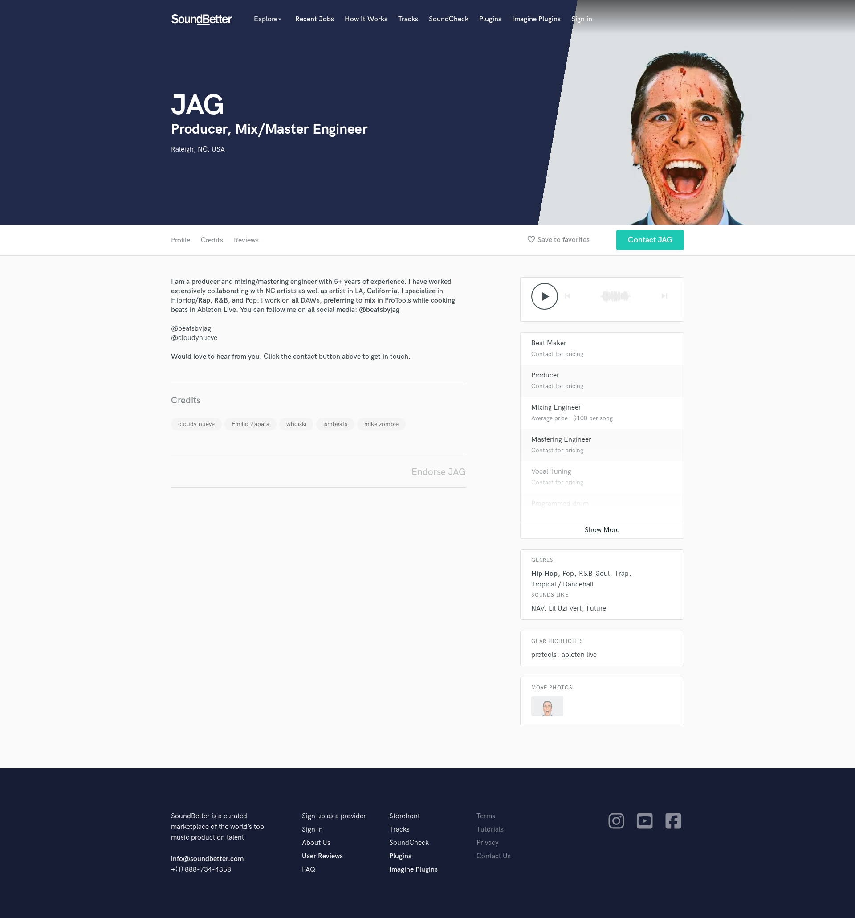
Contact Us (493, 856)
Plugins (490, 19)
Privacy (487, 843)
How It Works (366, 19)
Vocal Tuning (551, 471)
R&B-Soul (594, 574)
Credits (212, 240)
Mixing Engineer (556, 407)
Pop (568, 574)
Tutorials (490, 829)
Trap (622, 574)
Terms (485, 816)
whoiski (296, 424)
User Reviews (322, 856)
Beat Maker (548, 343)
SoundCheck (448, 19)
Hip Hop (544, 574)
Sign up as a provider (334, 816)
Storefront (404, 816)
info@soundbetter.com (207, 859)
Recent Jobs (314, 19)
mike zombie (381, 424)
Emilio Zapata (250, 424)
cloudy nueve (196, 424)
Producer (545, 375)
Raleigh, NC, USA (198, 149)
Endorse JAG (438, 472)
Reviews (246, 240)
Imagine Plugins (536, 19)
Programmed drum (560, 504)
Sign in (581, 19)
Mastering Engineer (561, 439)
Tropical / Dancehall (562, 584)
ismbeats (335, 424)
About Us (316, 843)
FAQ (308, 869)
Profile (180, 240)
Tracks (408, 19)
